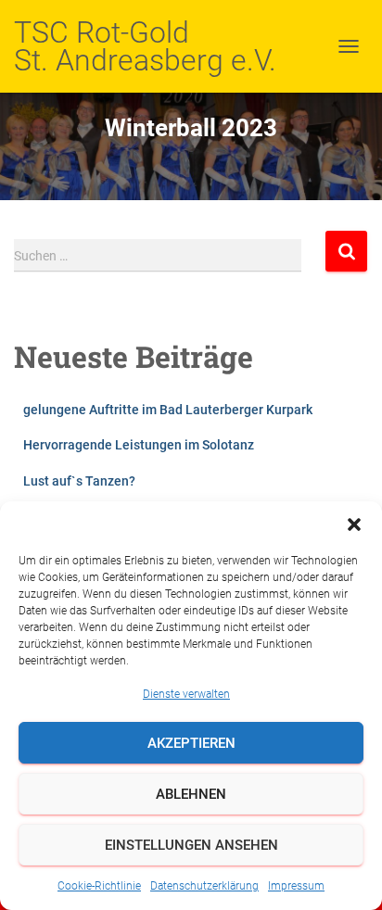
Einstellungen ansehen (191, 845)
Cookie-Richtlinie (99, 885)
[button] (354, 524)
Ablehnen (191, 794)
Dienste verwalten (186, 694)
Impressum (296, 885)
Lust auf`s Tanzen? (79, 481)
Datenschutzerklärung (204, 885)
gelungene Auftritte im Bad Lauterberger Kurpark (167, 409)
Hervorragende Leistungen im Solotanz (138, 444)
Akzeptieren (191, 743)
